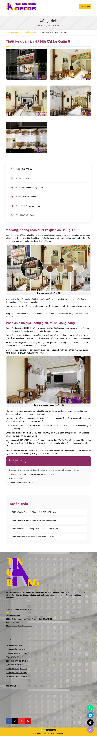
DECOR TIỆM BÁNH (13, 657)
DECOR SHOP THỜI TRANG (17, 661)
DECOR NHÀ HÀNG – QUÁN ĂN (18, 653)
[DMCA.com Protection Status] (48, 730)
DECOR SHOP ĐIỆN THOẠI (16, 669)
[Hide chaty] (90, 730)
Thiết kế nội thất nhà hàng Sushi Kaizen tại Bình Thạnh (35, 529)
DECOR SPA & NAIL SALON (16, 673)
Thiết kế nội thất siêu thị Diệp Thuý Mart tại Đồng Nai (34, 520)
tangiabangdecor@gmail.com (20, 626)
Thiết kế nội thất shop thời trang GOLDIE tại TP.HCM (34, 512)
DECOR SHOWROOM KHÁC (17, 677)
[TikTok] (90, 722)
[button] (9, 721)
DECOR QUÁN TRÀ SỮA (15, 649)
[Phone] (90, 708)
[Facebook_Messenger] (90, 715)
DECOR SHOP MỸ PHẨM (15, 665)
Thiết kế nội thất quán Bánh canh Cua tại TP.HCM (33, 537)
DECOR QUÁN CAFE (14, 645)
